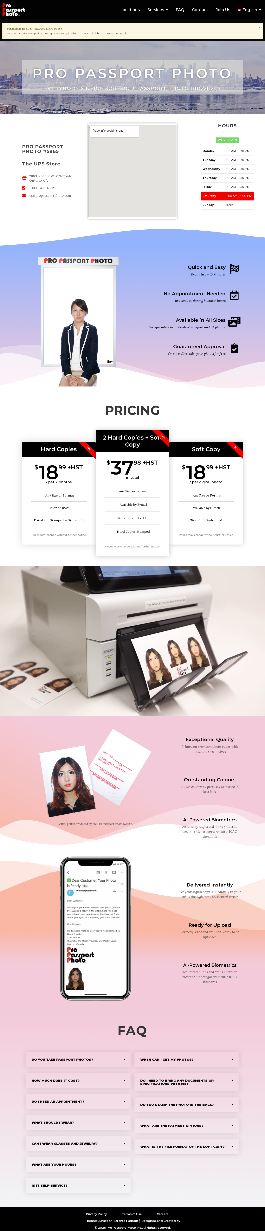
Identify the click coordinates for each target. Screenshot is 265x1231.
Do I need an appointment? (58, 1101)
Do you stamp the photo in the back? (177, 1105)
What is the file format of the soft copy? (182, 1147)
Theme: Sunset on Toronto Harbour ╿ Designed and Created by (132, 1221)
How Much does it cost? (56, 1080)
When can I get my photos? (167, 1059)
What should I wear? (53, 1122)
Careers (162, 1214)
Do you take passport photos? (62, 1059)
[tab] (78, 1059)
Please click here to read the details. (104, 33)
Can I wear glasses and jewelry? (65, 1143)
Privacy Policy (96, 1214)
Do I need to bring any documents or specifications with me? (177, 1082)
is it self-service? (50, 1185)
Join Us (223, 9)
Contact (200, 9)
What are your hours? (54, 1164)
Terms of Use (132, 1214)
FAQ (180, 9)
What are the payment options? (172, 1126)
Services (156, 9)
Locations (130, 9)
